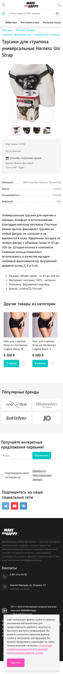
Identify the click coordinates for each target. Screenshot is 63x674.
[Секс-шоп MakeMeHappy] (31, 5)
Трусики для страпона (47, 34)
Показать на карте (19, 589)
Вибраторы (11, 22)
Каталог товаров (25, 30)
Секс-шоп (7, 30)
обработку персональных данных (42, 475)
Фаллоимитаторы (29, 22)
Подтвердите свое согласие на (28, 475)
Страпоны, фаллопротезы (16, 34)
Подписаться (41, 455)
